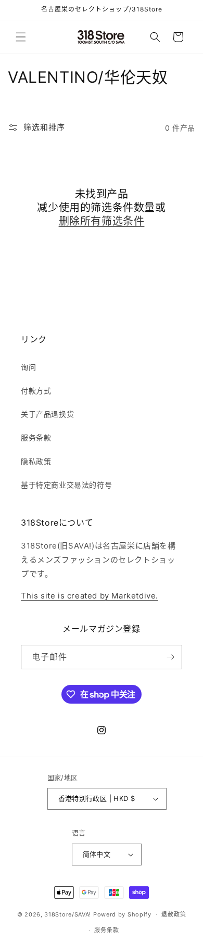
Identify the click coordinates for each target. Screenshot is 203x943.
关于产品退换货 (47, 414)
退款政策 (173, 914)
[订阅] (170, 657)
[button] (20, 37)
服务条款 (36, 437)
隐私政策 (36, 461)
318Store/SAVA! (67, 913)
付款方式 (36, 390)
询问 (28, 367)
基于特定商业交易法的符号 (66, 484)
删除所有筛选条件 (102, 221)
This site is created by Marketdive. (89, 596)
